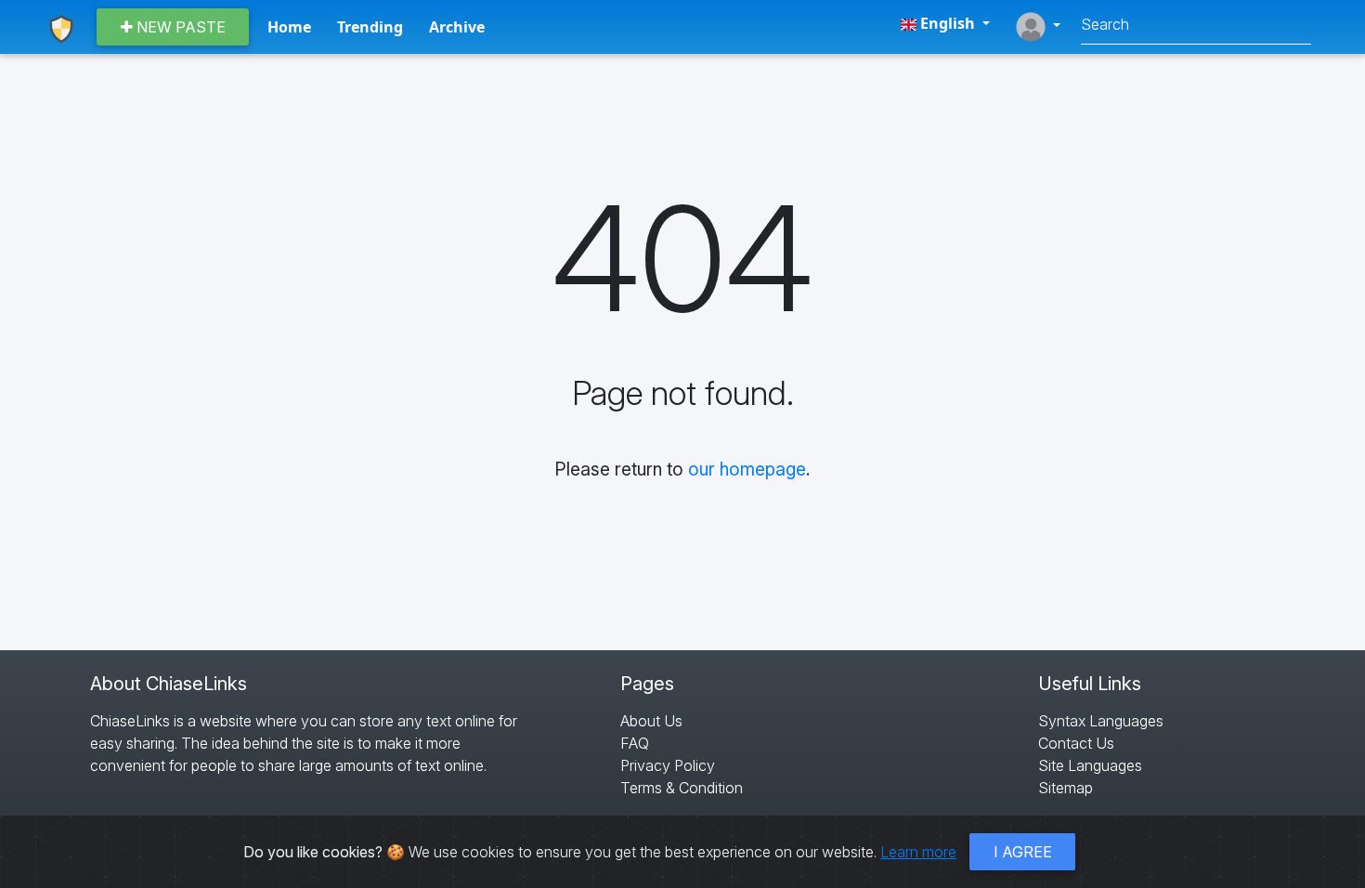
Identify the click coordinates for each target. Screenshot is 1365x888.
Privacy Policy (667, 765)
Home (289, 27)
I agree (1023, 851)
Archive (457, 27)
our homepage (747, 469)
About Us (651, 721)
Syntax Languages (1101, 721)
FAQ (634, 743)
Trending (370, 27)
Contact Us (1076, 743)
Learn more (918, 851)
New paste (179, 27)
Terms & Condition (681, 787)
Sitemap (1065, 787)
